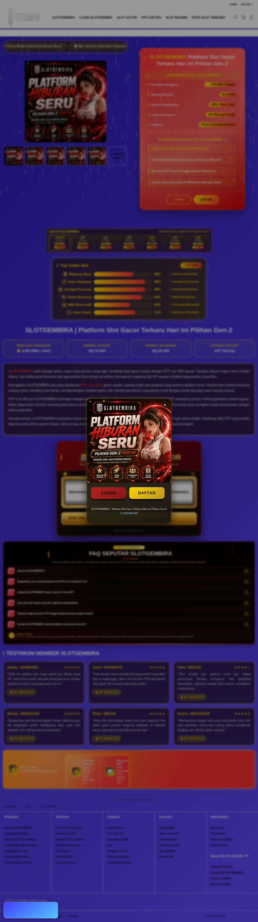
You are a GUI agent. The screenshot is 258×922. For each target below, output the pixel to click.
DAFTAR (147, 493)
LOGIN (108, 493)
